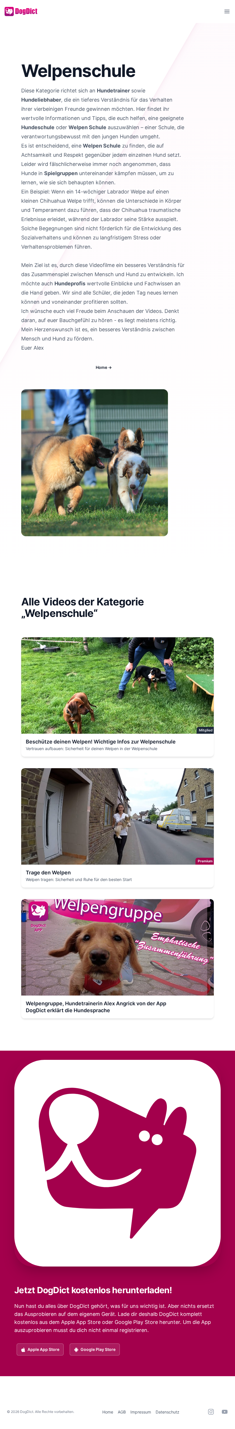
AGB (122, 1411)
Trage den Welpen (48, 873)
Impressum (140, 1411)
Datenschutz (167, 1411)
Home (104, 367)
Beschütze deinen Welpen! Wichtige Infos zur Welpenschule (101, 742)
